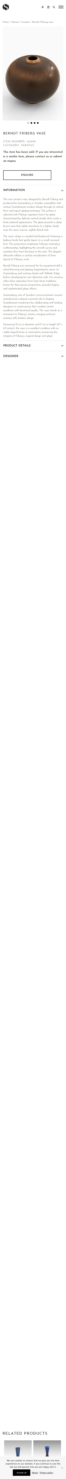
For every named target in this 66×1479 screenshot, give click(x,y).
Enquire (27, 175)
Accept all (21, 1472)
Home (6, 22)
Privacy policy (46, 1472)
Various (15, 22)
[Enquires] (48, 7)
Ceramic (25, 22)
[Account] (42, 7)
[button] (28, 123)
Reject (35, 1472)
